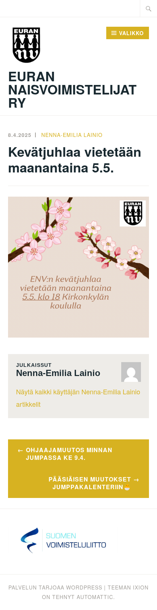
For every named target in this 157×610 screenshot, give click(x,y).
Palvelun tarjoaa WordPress (55, 587)
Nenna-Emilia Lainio (72, 134)
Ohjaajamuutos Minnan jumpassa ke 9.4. (69, 454)
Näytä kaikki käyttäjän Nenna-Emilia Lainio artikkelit (78, 398)
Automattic (95, 596)
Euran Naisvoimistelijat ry (72, 89)
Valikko (131, 33)
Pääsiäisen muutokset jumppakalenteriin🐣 (90, 483)
